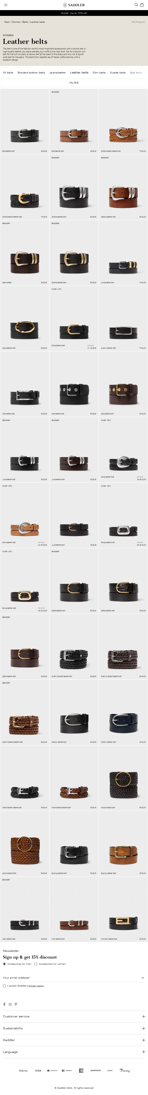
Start (7, 22)
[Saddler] (74, 5)
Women (16, 22)
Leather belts (37, 22)
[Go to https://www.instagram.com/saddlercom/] (10, 1004)
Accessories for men (19, 964)
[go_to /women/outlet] (74, 13)
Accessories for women (52, 964)
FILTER (74, 82)
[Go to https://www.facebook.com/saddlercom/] (4, 1004)
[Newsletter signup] (142, 978)
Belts (25, 22)
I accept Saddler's (25, 986)
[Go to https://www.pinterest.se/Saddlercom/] (15, 1004)
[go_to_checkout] (142, 5)
